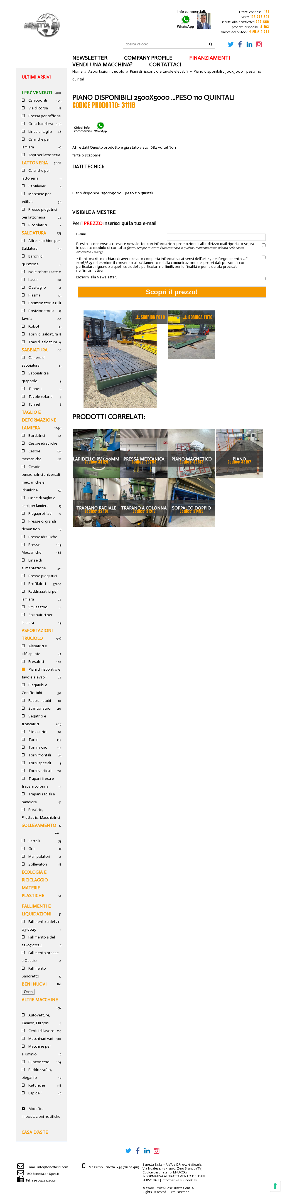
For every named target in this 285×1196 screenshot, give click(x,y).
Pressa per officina (44, 116)
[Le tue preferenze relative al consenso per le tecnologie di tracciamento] (275, 1186)
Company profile (148, 57)
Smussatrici (38, 607)
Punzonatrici (39, 1062)
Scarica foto (153, 317)
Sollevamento (39, 825)
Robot (33, 326)
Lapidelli (35, 1093)
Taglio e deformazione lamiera (39, 420)
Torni (33, 739)
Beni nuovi (34, 984)
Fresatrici (36, 661)
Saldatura (34, 233)
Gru (31, 848)
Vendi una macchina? (102, 64)
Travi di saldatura (42, 342)
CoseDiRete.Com (177, 1188)
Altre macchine (40, 999)
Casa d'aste (35, 1132)
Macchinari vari (40, 1038)
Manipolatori (39, 856)
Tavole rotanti (40, 396)
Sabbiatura (35, 349)
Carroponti (37, 100)
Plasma (34, 295)
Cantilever (37, 186)
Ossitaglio (37, 287)
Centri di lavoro (41, 1030)
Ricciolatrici (37, 225)
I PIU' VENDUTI (37, 92)
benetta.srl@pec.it (46, 1174)
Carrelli (34, 841)
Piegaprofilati (39, 513)
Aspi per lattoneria (44, 155)
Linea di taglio (40, 131)
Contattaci (165, 64)
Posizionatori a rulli (44, 303)
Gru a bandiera (40, 123)
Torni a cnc (37, 747)
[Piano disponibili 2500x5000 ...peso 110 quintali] (120, 359)
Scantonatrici (39, 708)
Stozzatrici (37, 731)
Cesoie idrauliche (42, 443)
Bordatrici (36, 435)
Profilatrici (37, 583)
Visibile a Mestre (94, 212)
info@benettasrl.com (52, 1167)
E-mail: (81, 234)
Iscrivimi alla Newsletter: (96, 277)
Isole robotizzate (43, 271)
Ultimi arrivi (36, 77)
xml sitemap (180, 1192)
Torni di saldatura (43, 334)
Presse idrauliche (42, 537)
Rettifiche (36, 1085)
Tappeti (34, 388)
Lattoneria (35, 162)
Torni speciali (39, 763)
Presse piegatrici (42, 576)
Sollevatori (37, 864)
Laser (33, 279)
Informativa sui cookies (179, 1180)
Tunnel (34, 404)
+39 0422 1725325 (43, 1180)
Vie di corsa (38, 108)
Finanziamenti (209, 57)
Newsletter (89, 57)
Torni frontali (39, 755)
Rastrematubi (39, 700)
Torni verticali (39, 770)
